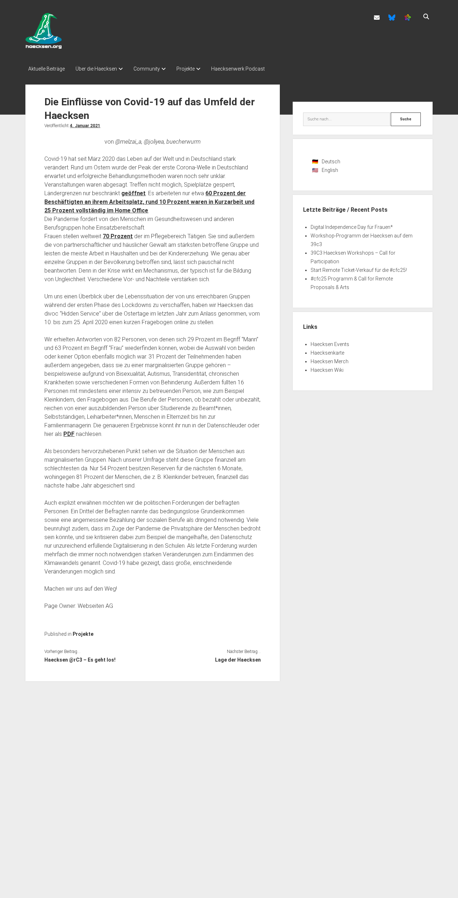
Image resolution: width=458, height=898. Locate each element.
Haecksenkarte (327, 353)
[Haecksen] (43, 46)
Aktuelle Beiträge (46, 69)
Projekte (185, 69)
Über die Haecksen (96, 69)
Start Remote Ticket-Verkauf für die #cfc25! (359, 270)
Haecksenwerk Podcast (238, 69)
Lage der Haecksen (238, 660)
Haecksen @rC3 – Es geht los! (80, 660)
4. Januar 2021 (85, 125)
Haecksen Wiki (327, 370)
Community (146, 69)
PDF (68, 434)
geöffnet (133, 193)
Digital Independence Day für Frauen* (352, 227)
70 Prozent (118, 236)
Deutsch (331, 161)
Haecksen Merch (330, 361)
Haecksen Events (330, 344)
